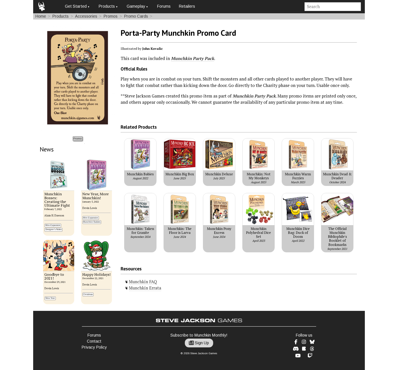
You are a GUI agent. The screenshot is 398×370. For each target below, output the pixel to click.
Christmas (88, 294)
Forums (164, 6)
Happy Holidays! (96, 274)
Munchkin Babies (91, 222)
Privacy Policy (94, 347)
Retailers (187, 6)
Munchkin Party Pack (192, 58)
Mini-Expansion (52, 225)
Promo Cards (136, 16)
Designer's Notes (53, 229)
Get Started (76, 6)
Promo (77, 138)
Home (40, 16)
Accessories (86, 16)
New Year (50, 298)
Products (106, 6)
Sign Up (201, 343)
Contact (94, 341)
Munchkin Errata (145, 288)
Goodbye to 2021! (54, 276)
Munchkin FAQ (143, 282)
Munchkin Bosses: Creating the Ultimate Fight (57, 199)
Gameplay (136, 6)
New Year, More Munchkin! (95, 195)
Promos (110, 16)
